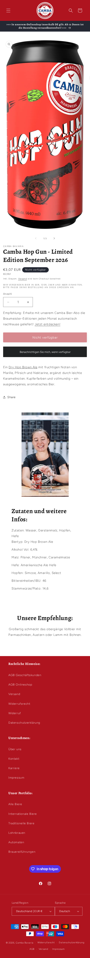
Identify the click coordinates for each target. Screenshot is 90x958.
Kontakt (13, 759)
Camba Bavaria (24, 942)
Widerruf (14, 713)
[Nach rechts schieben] (54, 238)
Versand (22, 278)
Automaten (16, 842)
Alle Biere (15, 804)
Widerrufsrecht (19, 704)
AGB (32, 949)
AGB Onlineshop (20, 684)
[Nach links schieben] (35, 238)
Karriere (14, 768)
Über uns (15, 749)
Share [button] (11, 397)
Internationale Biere (22, 814)
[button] (8, 10)
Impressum (16, 777)
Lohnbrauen (16, 833)
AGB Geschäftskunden (24, 675)
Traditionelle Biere (21, 823)
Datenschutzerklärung (24, 723)
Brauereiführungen (21, 852)
